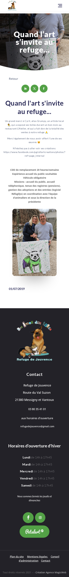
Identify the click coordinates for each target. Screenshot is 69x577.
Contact (45, 560)
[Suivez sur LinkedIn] (25, 89)
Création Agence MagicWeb (51, 572)
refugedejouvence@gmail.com (37, 426)
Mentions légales (37, 556)
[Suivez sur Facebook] (44, 89)
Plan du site (17, 556)
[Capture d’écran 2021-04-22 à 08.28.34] (34, 275)
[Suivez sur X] (35, 89)
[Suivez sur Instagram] (40, 517)
